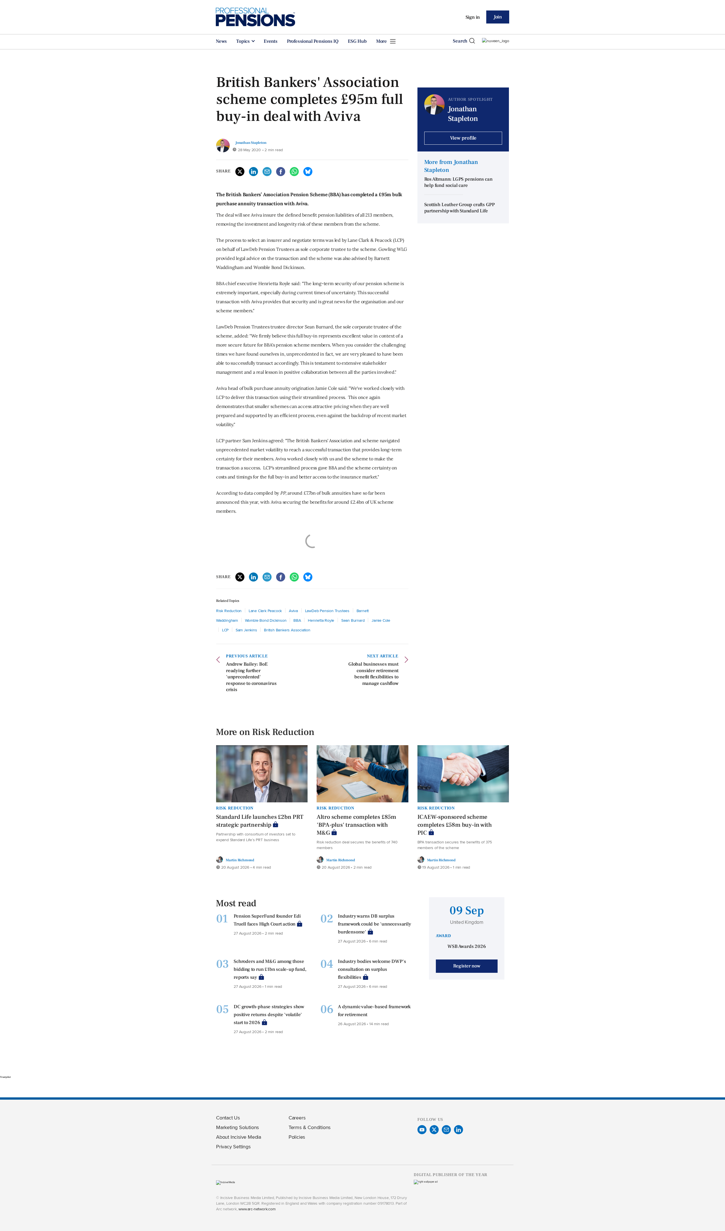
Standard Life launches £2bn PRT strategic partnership (259, 821)
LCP (225, 630)
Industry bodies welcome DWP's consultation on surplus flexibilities (372, 969)
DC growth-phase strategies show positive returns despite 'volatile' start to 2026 (269, 1015)
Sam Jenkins (246, 630)
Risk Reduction (229, 611)
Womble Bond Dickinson (266, 620)
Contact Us (228, 1117)
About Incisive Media (238, 1136)
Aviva (293, 611)
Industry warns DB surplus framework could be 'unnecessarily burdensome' (374, 924)
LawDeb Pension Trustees (327, 611)
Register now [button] (466, 966)
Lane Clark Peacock (265, 611)
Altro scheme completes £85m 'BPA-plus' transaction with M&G (356, 825)
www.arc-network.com (256, 1209)
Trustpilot (5, 1077)
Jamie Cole (381, 620)
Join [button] (498, 17)
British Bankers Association (287, 630)
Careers (297, 1117)
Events (271, 41)
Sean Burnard (353, 620)
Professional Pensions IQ (312, 41)
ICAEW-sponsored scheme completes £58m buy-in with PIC (454, 825)
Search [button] (460, 41)
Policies (297, 1136)
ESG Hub (357, 41)
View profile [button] (463, 138)
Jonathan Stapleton (250, 142)
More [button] (382, 41)
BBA (297, 620)
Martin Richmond (240, 860)
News (221, 41)
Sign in (473, 17)
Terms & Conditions (309, 1127)
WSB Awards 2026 (466, 946)
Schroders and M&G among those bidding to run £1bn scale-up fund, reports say (270, 969)
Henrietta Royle (321, 620)
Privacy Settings (233, 1146)
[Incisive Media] (225, 1182)
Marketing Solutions (237, 1127)
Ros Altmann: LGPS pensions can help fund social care (458, 182)
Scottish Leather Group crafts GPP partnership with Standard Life (459, 208)
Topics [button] (243, 41)
